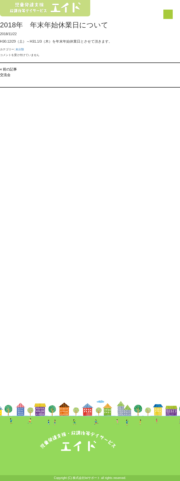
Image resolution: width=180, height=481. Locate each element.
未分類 (19, 49)
